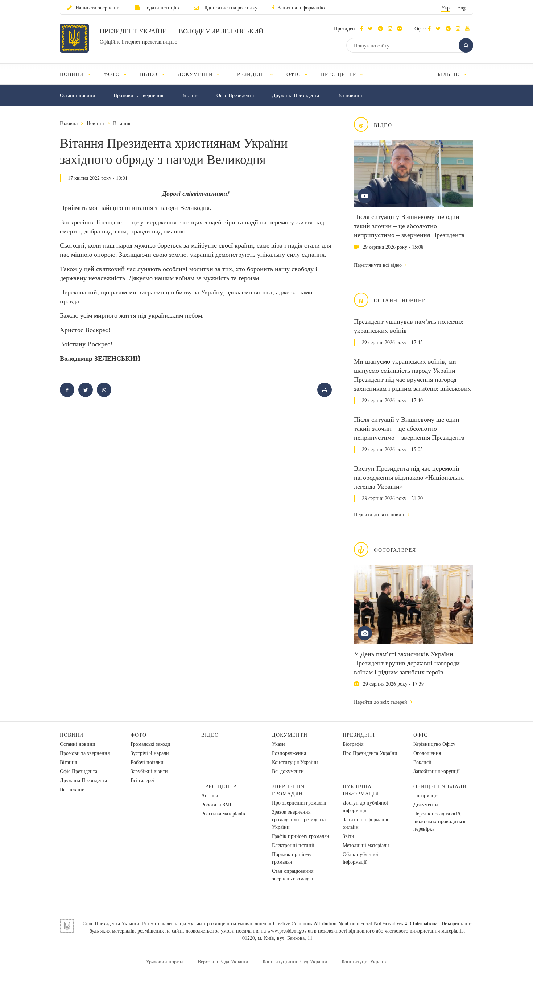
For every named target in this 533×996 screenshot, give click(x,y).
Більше (449, 74)
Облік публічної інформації (360, 858)
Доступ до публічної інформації (365, 806)
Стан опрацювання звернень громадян (292, 874)
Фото (138, 734)
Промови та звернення (138, 95)
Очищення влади (440, 786)
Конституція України (295, 762)
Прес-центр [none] (339, 74)
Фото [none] (112, 74)
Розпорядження (289, 752)
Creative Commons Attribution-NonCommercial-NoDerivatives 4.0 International (356, 923)
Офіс (420, 734)
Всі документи (288, 771)
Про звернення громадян (299, 802)
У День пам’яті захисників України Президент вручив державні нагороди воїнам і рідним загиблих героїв (407, 662)
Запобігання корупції (436, 771)
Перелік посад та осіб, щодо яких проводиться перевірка (439, 821)
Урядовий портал (164, 961)
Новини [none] (72, 74)
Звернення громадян (288, 790)
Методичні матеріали (366, 845)
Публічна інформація (361, 790)
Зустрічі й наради (150, 752)
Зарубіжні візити (149, 771)
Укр (445, 7)
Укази (278, 743)
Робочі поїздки (147, 762)
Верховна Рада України (223, 961)
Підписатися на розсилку (229, 7)
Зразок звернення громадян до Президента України (299, 819)
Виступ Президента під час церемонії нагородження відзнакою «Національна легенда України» (409, 477)
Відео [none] (149, 74)
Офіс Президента (235, 95)
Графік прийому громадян (300, 835)
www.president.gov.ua (290, 930)
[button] (372, 28)
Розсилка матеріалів (223, 813)
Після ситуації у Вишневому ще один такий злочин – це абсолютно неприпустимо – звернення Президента (409, 225)
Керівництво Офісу (434, 743)
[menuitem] (78, 74)
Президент (359, 734)
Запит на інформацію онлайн (366, 823)
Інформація (425, 795)
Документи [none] (196, 74)
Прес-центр (218, 786)
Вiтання (189, 95)
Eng (461, 7)
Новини (95, 123)
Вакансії (422, 762)
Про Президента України (370, 752)
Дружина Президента (295, 95)
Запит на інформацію (301, 7)
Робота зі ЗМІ (216, 804)
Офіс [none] (294, 74)
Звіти (348, 835)
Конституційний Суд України (295, 961)
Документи (289, 734)
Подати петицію (161, 7)
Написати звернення (97, 7)
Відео (210, 734)
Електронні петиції (293, 845)
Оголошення (427, 752)
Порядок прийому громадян (291, 858)
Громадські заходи (150, 743)
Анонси (209, 795)
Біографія (353, 743)
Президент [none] (250, 74)
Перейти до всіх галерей (381, 701)
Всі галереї (142, 780)
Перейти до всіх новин (380, 514)
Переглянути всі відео (378, 264)
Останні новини (77, 95)
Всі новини (349, 95)
